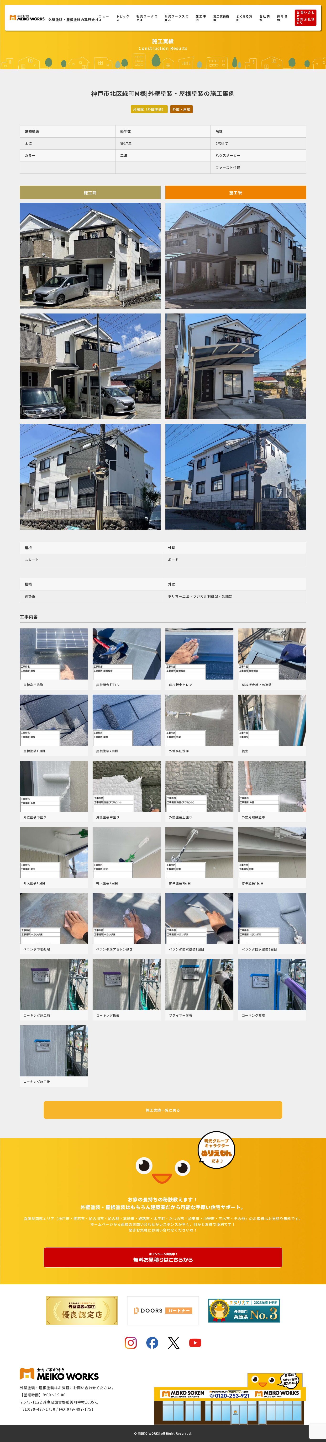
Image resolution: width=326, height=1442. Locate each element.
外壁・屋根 (181, 109)
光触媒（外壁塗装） (149, 109)
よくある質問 (244, 18)
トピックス (122, 18)
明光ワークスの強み (177, 18)
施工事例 (201, 18)
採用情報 (282, 18)
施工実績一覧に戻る (163, 1110)
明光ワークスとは (147, 18)
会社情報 (264, 18)
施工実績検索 (221, 18)
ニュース (104, 18)
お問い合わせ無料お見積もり (306, 17)
